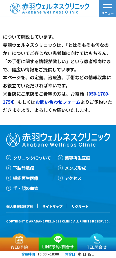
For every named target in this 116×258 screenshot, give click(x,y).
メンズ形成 (75, 168)
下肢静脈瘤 (23, 168)
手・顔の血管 (25, 188)
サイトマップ (52, 206)
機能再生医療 (25, 178)
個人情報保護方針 (19, 206)
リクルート (80, 206)
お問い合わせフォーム (58, 101)
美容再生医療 (77, 158)
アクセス (73, 178)
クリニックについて (32, 158)
